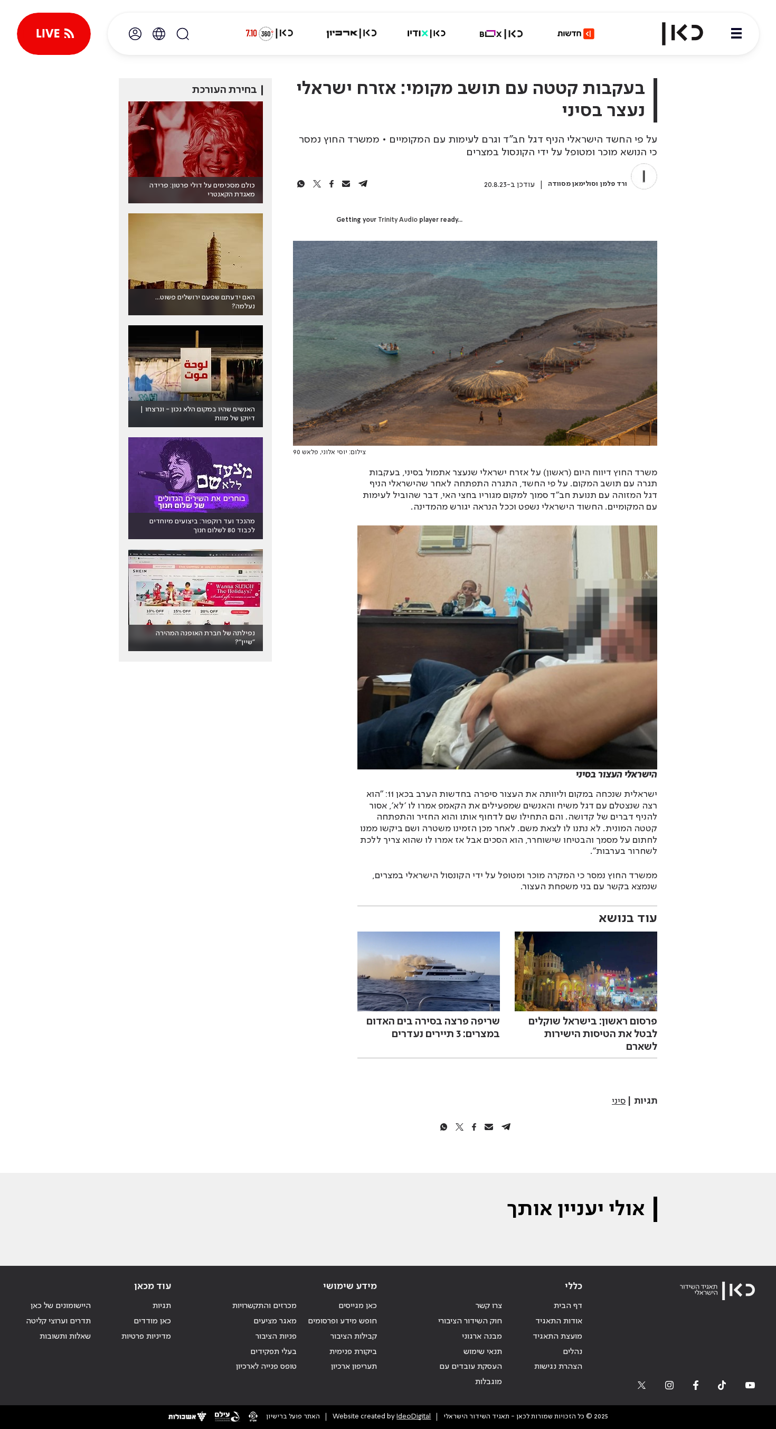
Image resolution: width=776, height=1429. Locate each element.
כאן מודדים (152, 1321)
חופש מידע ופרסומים (342, 1321)
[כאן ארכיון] (351, 33)
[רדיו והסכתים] (426, 33)
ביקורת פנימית (353, 1352)
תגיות (162, 1306)
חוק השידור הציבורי (470, 1321)
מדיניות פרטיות (146, 1336)
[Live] (54, 34)
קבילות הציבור (353, 1336)
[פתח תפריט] (736, 34)
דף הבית (568, 1306)
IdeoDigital (413, 1416)
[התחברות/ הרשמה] (135, 33)
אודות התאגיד (558, 1321)
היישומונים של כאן (61, 1306)
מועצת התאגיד (557, 1336)
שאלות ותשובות (65, 1336)
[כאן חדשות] (576, 33)
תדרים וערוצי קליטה (58, 1321)
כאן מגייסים (357, 1306)
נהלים (572, 1352)
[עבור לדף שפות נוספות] (158, 33)
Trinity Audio (398, 220)
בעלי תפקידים (273, 1352)
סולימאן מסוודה (572, 184)
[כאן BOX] (501, 33)
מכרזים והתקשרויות (264, 1306)
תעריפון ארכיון (354, 1366)
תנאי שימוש (482, 1352)
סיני (619, 1101)
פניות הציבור (276, 1336)
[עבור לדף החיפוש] (182, 33)
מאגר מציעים (275, 1321)
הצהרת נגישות (558, 1366)
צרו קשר (489, 1306)
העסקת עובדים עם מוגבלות (470, 1374)
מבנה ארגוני (482, 1336)
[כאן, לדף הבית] (673, 34)
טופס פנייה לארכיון (266, 1366)
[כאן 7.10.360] (269, 33)
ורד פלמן (613, 184)
